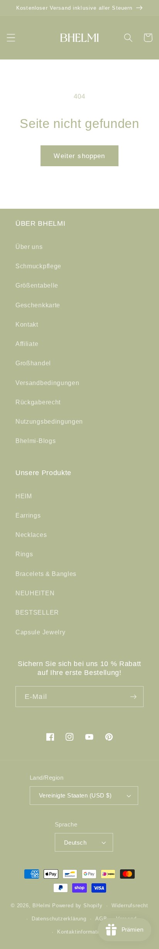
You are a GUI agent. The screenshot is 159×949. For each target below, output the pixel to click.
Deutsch (75, 842)
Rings (24, 553)
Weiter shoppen (79, 156)
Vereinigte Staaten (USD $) (75, 795)
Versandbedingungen (47, 382)
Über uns (29, 246)
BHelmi (41, 905)
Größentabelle (36, 285)
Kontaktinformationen (84, 932)
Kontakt (26, 324)
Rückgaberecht (38, 402)
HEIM (23, 495)
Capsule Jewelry (40, 632)
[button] (11, 38)
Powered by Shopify (77, 905)
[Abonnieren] (133, 696)
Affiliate (26, 343)
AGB (101, 919)
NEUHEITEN (34, 593)
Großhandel (33, 362)
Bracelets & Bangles (45, 573)
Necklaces (31, 534)
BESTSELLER (37, 612)
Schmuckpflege (38, 265)
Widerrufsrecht (130, 905)
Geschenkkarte (37, 305)
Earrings (28, 515)
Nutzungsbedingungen (49, 421)
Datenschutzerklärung (59, 919)
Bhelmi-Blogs (35, 440)
